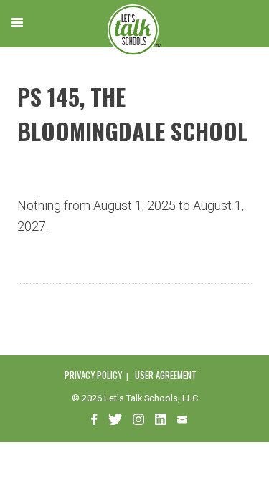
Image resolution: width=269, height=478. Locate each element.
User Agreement (166, 375)
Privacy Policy (93, 375)
